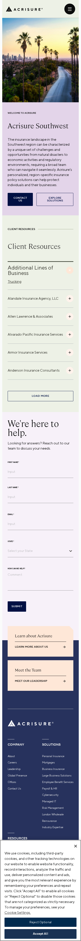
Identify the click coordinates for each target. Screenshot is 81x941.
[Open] (71, 551)
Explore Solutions (55, 199)
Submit (16, 606)
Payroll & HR (49, 788)
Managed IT (49, 801)
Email (11, 514)
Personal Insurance (53, 756)
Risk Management (53, 807)
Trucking (14, 281)
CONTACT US (20, 199)
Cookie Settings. (17, 912)
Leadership (14, 769)
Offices (12, 782)
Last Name (13, 487)
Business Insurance (53, 769)
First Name (13, 462)
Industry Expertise (52, 827)
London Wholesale (53, 814)
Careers (12, 762)
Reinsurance (49, 821)
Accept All (40, 934)
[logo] (24, 9)
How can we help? (16, 569)
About (11, 756)
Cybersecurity (50, 794)
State (11, 541)
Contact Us (14, 788)
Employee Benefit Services (57, 782)
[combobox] (37, 550)
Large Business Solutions (56, 775)
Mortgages (48, 762)
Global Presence (17, 775)
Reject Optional (40, 922)
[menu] (69, 9)
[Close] (76, 846)
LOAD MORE (40, 396)
